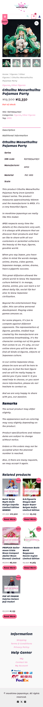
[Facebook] (18, 702)
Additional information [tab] (15, 135)
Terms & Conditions (21, 643)
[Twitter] (21, 702)
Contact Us (21, 662)
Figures (13, 74)
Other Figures (18, 85)
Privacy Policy (21, 647)
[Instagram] (25, 702)
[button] (28, 16)
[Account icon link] (39, 17)
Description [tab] (8, 130)
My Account (21, 666)
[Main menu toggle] (4, 16)
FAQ (21, 659)
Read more (9, 519)
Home (5, 74)
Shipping (21, 640)
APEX (9, 118)
